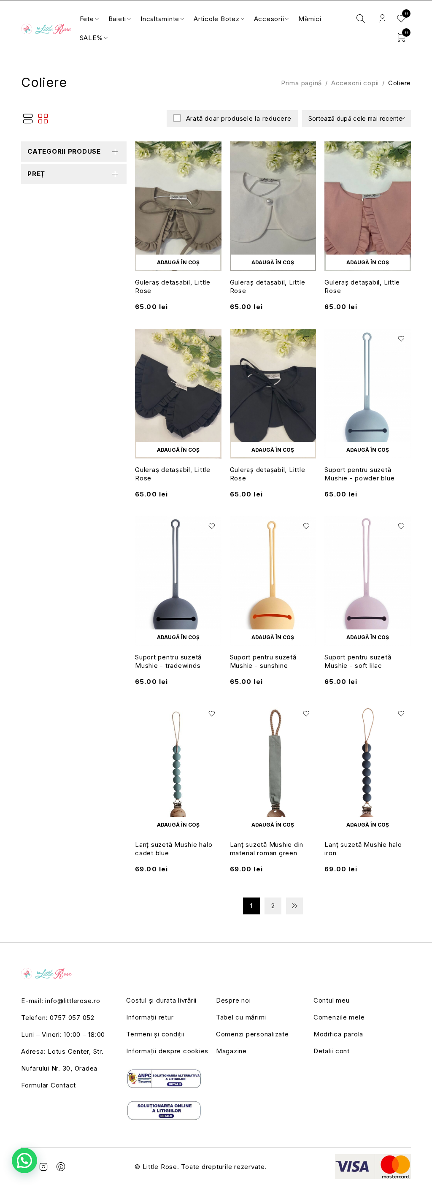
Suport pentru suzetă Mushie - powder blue (359, 474)
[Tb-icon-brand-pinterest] (61, 1166)
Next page (294, 906)
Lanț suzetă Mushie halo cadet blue (173, 849)
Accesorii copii (355, 83)
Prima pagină (301, 83)
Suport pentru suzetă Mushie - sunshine (263, 661)
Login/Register (382, 18)
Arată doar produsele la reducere (239, 118)
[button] (178, 262)
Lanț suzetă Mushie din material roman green (267, 849)
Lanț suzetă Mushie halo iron (363, 849)
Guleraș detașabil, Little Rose (173, 286)
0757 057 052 (72, 1018)
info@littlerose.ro (72, 1001)
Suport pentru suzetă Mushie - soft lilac (357, 661)
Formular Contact (48, 1085)
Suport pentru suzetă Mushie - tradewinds (168, 661)
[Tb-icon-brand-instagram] (43, 1166)
